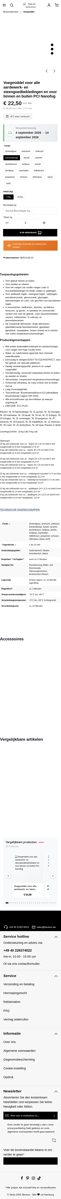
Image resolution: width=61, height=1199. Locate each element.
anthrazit (39, 151)
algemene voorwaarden (20, 1131)
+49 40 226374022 (17, 950)
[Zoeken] (11, 5)
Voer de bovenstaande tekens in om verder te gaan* (27, 1152)
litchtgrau (9, 170)
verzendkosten (48, 1187)
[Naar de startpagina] (30, 5)
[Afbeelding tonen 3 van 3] (52, 53)
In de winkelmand (28, 232)
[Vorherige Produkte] (8, 875)
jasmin (38, 164)
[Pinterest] (28, 1179)
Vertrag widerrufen (15, 1019)
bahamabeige (11, 158)
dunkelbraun (11, 164)
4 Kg (8, 197)
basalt (26, 158)
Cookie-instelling (14, 1068)
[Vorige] (46, 70)
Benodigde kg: (10, 205)
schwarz (23, 177)
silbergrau (37, 177)
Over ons (9, 1042)
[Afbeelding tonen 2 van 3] (52, 49)
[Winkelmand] (56, 5)
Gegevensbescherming (19, 1059)
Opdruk (8, 1077)
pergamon (10, 177)
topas (50, 177)
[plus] (44, 223)
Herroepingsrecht (15, 993)
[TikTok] (39, 1179)
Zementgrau (10, 151)
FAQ (6, 1010)
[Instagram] (34, 1179)
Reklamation (11, 1002)
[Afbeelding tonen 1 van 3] (52, 45)
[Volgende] (54, 70)
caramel (38, 158)
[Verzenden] (54, 1115)
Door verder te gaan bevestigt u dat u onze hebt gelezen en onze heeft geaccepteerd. (31, 1128)
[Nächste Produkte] (52, 875)
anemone (26, 151)
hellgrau (26, 164)
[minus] (7, 223)
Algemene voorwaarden (19, 1050)
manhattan (24, 170)
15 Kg (20, 197)
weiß (8, 183)
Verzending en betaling (18, 984)
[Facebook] (22, 1179)
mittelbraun (39, 170)
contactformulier (29, 963)
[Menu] (4, 5)
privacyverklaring (16, 1128)
